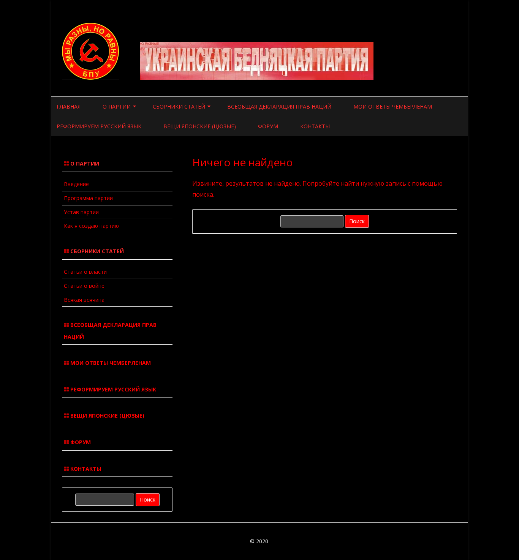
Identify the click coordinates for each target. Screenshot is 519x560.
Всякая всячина (84, 299)
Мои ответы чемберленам (392, 106)
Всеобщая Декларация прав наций (279, 106)
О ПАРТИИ (117, 106)
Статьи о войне (84, 285)
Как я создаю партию (91, 225)
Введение (76, 184)
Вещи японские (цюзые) (199, 126)
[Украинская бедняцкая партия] (91, 77)
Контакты (315, 126)
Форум (268, 126)
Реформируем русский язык (99, 126)
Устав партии (81, 212)
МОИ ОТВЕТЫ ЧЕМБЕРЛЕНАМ (110, 362)
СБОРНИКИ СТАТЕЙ (179, 106)
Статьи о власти (85, 271)
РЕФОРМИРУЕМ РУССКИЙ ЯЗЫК (112, 389)
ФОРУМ (80, 442)
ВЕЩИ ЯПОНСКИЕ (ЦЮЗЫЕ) (106, 415)
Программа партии (88, 198)
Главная (69, 106)
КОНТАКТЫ (85, 468)
